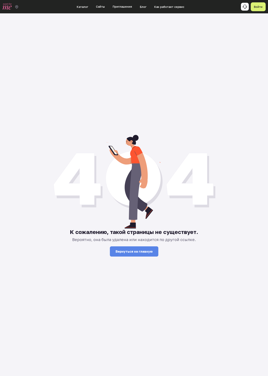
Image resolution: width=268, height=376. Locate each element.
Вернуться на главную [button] (134, 251)
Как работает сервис (169, 6)
